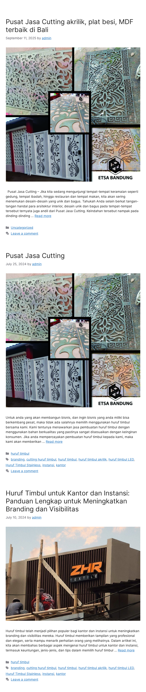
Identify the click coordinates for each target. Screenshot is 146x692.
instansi (48, 465)
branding (18, 459)
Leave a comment (24, 233)
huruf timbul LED (121, 459)
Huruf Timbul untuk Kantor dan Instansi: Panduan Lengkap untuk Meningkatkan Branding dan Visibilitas (68, 501)
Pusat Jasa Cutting (35, 255)
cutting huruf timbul (41, 459)
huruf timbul (20, 453)
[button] (142, 4)
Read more (43, 216)
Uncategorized (22, 228)
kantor (61, 465)
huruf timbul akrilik (93, 459)
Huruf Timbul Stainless (23, 465)
